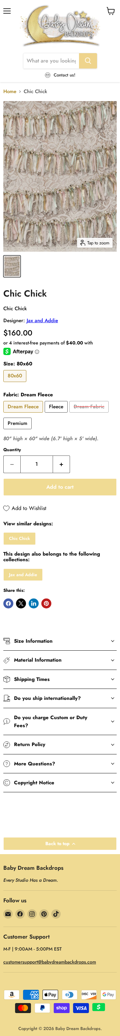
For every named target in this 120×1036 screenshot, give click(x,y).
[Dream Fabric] (89, 414)
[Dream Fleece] (24, 414)
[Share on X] (21, 603)
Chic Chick (19, 538)
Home (9, 91)
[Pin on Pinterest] (46, 603)
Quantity (12, 449)
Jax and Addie (42, 320)
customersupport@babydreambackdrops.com (49, 962)
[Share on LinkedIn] (34, 603)
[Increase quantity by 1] (61, 464)
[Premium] (18, 431)
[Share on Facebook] (8, 603)
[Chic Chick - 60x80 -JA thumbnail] (12, 266)
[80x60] (15, 383)
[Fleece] (57, 414)
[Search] (88, 60)
